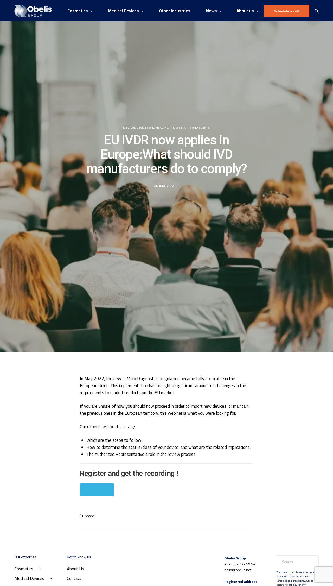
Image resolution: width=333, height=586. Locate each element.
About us (245, 11)
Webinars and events (193, 127)
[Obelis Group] (33, 11)
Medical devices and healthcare (148, 127)
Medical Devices (123, 11)
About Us (75, 568)
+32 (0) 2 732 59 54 (239, 564)
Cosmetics (77, 11)
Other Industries (174, 11)
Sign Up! (97, 489)
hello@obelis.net (237, 569)
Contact (74, 578)
